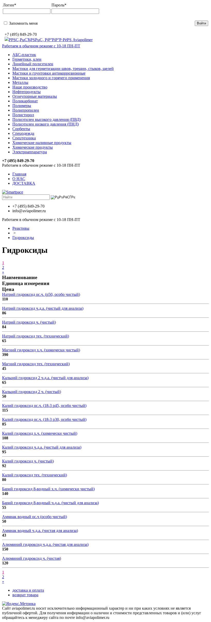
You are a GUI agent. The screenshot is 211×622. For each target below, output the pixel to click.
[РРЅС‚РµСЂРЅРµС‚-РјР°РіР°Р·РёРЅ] (49, 40)
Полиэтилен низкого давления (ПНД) (45, 124)
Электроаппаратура (29, 152)
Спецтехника (24, 138)
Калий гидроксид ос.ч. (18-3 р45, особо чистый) (44, 405)
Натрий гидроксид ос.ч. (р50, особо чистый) (41, 294)
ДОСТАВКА (23, 183)
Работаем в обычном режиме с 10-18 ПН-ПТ (41, 46)
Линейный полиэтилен (32, 64)
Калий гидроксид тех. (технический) (34, 475)
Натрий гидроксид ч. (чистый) (29, 322)
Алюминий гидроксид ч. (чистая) (31, 558)
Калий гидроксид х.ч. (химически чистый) (39, 433)
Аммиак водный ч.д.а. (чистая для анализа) (40, 530)
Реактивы (20, 228)
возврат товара (25, 595)
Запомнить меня (23, 23)
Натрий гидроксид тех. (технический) (35, 336)
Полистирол (23, 115)
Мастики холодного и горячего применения (51, 78)
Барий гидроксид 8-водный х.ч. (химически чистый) (48, 489)
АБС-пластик (24, 54)
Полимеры (21, 105)
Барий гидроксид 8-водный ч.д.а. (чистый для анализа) (50, 503)
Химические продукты (32, 147)
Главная (19, 174)
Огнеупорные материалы (34, 96)
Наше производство (29, 87)
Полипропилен (25, 110)
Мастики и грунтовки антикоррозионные (48, 73)
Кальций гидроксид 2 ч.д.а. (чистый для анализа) (45, 378)
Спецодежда (23, 133)
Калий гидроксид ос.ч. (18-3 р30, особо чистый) (44, 419)
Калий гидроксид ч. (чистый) (28, 461)
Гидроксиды (23, 237)
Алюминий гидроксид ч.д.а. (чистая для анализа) (45, 544)
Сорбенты (21, 129)
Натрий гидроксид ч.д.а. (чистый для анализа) (42, 308)
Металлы (20, 82)
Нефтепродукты (26, 92)
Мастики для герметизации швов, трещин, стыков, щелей (63, 68)
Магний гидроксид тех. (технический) (36, 364)
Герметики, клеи (26, 59)
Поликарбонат (25, 101)
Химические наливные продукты (41, 142)
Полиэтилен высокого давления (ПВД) (46, 119)
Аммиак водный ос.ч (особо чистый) (34, 516)
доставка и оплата (28, 590)
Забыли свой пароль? (105, 23)
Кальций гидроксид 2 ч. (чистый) (31, 391)
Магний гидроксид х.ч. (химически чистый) (41, 350)
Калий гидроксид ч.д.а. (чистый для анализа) (41, 447)
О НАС (18, 178)
